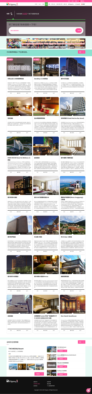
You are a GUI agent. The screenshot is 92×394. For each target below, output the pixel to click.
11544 (45, 93)
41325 (19, 132)
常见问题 (49, 383)
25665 (19, 291)
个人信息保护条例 (51, 385)
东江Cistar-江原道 (66, 237)
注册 (72, 1)
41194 (72, 93)
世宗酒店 (10, 118)
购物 (49, 4)
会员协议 (35, 385)
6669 (19, 172)
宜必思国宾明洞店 (39, 118)
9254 (19, 93)
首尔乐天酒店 (65, 79)
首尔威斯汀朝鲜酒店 (67, 158)
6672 (72, 211)
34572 (72, 291)
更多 (80, 52)
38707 (72, 172)
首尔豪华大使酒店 (13, 276)
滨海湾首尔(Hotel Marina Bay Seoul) (72, 118)
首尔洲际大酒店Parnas (41, 276)
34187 (19, 211)
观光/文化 (53, 4)
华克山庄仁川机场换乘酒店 (16, 79)
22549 (45, 330)
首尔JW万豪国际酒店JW (41, 197)
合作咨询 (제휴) (37, 383)
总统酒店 (10, 316)
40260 (45, 132)
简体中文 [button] (82, 1)
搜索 (79, 30)
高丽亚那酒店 (65, 276)
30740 (19, 330)
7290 (72, 251)
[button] (45, 47)
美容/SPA (65, 4)
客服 (69, 1)
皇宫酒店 (37, 158)
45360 (72, 330)
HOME (36, 4)
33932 (19, 251)
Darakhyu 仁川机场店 (41, 79)
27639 (45, 172)
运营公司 (35, 381)
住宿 (46, 4)
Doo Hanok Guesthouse (69, 316)
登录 (76, 1)
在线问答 (49, 381)
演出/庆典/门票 (59, 4)
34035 (45, 211)
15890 (72, 132)
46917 (45, 251)
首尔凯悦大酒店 (12, 197)
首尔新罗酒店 (12, 237)
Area (39, 4)
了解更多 (38, 374)
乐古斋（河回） (38, 237)
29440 (45, 291)
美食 (43, 4)
